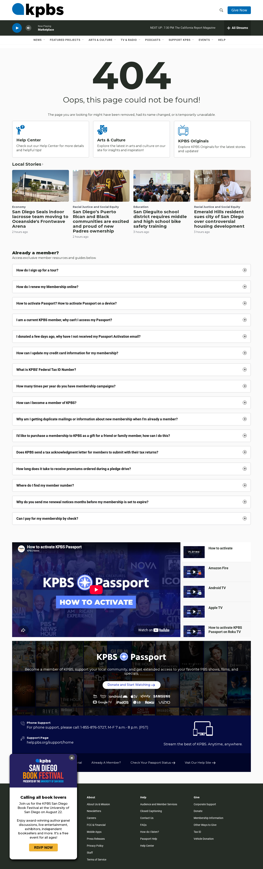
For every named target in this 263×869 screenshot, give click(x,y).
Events (204, 39)
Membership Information (208, 817)
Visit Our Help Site (198, 762)
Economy (19, 207)
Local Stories (26, 164)
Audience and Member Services (158, 804)
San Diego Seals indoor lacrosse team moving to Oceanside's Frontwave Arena (40, 219)
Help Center (28, 140)
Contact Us (146, 817)
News (38, 39)
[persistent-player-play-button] (17, 28)
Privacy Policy (95, 845)
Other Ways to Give (205, 824)
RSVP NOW (43, 847)
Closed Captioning (151, 811)
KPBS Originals (193, 141)
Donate (198, 811)
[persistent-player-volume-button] (28, 28)
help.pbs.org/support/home (50, 742)
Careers (91, 817)
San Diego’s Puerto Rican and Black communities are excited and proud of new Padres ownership (101, 221)
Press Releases (96, 838)
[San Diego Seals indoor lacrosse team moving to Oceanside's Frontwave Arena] (40, 186)
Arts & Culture (100, 39)
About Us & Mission (98, 804)
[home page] (38, 10)
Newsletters (94, 811)
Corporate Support (205, 804)
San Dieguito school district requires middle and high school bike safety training (160, 219)
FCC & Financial (96, 824)
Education (140, 207)
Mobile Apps (94, 831)
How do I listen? (149, 831)
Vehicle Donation (204, 838)
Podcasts (152, 39)
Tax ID (197, 831)
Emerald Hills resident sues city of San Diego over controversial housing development (219, 219)
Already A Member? (106, 762)
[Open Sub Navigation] (44, 39)
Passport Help (148, 838)
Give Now (239, 10)
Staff (90, 852)
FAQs (143, 824)
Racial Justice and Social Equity (96, 207)
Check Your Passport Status (151, 762)
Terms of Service (96, 859)
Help (222, 39)
